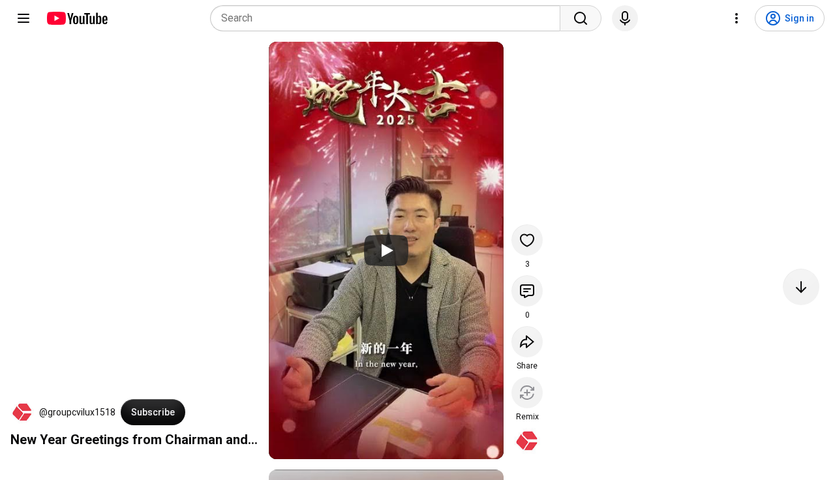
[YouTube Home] (77, 18)
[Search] (580, 18)
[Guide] (23, 18)
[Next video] (801, 287)
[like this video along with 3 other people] (527, 240)
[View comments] (527, 291)
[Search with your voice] (625, 18)
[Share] (527, 341)
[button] (22, 412)
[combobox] (389, 18)
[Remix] (527, 392)
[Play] (386, 250)
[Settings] (736, 18)
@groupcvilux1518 (77, 412)
